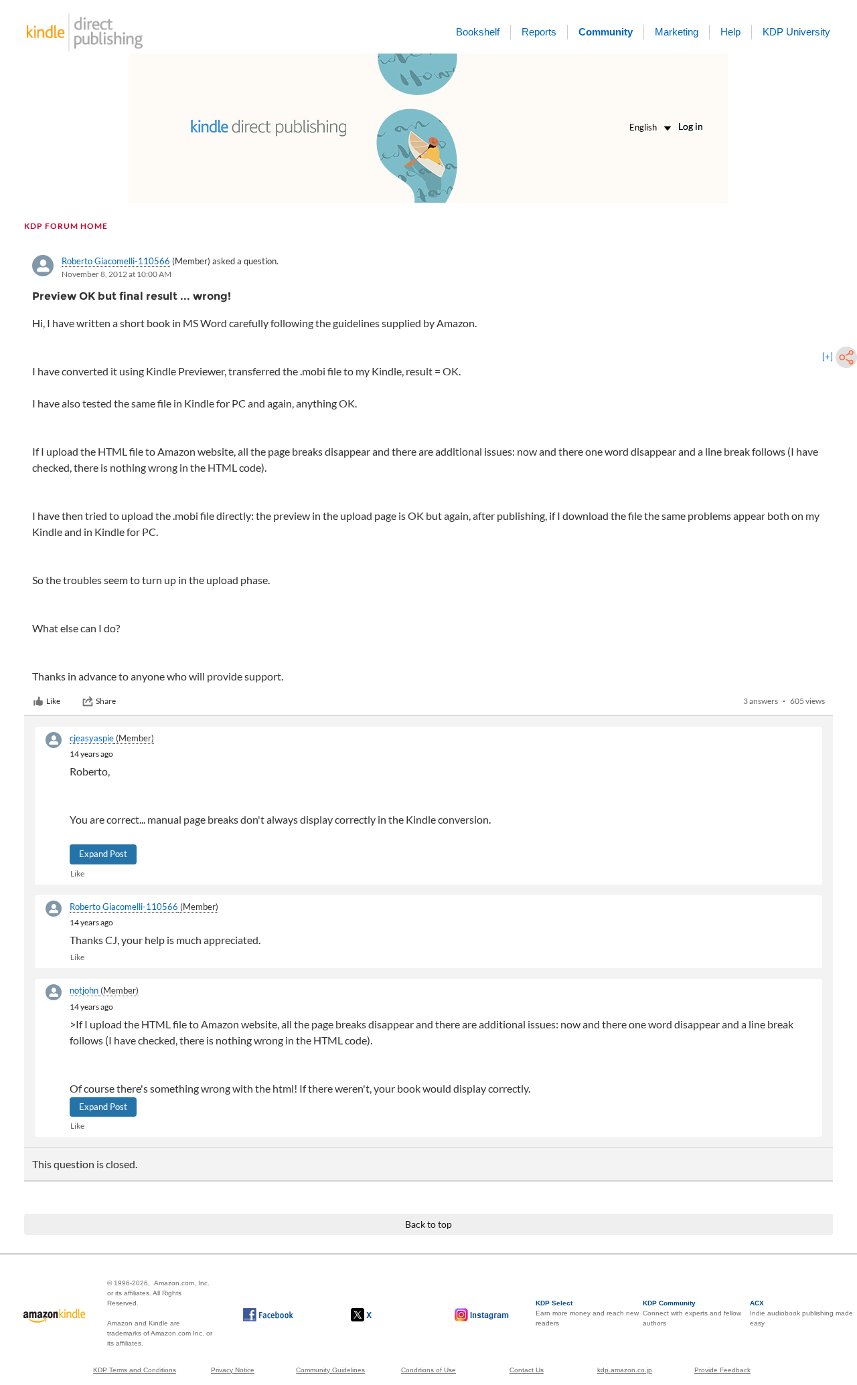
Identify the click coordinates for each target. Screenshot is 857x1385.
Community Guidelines (330, 1370)
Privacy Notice (232, 1370)
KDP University (796, 31)
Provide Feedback (722, 1370)
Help (730, 31)
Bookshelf (477, 31)
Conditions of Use (428, 1370)
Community (605, 31)
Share (106, 701)
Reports (539, 31)
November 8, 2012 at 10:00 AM (116, 274)
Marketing (676, 31)
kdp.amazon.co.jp (624, 1370)
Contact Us (527, 1370)
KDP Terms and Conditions (134, 1370)
